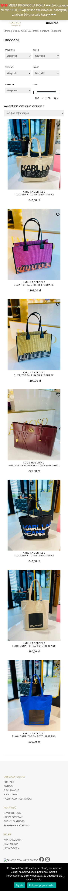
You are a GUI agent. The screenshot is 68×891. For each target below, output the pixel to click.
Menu (53, 23)
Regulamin (10, 794)
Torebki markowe (40, 30)
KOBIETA (25, 30)
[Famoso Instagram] (47, 858)
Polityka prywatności (18, 798)
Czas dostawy (12, 812)
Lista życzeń (11, 848)
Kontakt (9, 781)
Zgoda (19, 885)
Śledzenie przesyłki (16, 825)
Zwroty (8, 786)
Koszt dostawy (13, 817)
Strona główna (11, 30)
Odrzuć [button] (62, 9)
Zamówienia (11, 843)
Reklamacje (11, 790)
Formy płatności (14, 821)
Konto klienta (12, 839)
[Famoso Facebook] (41, 858)
